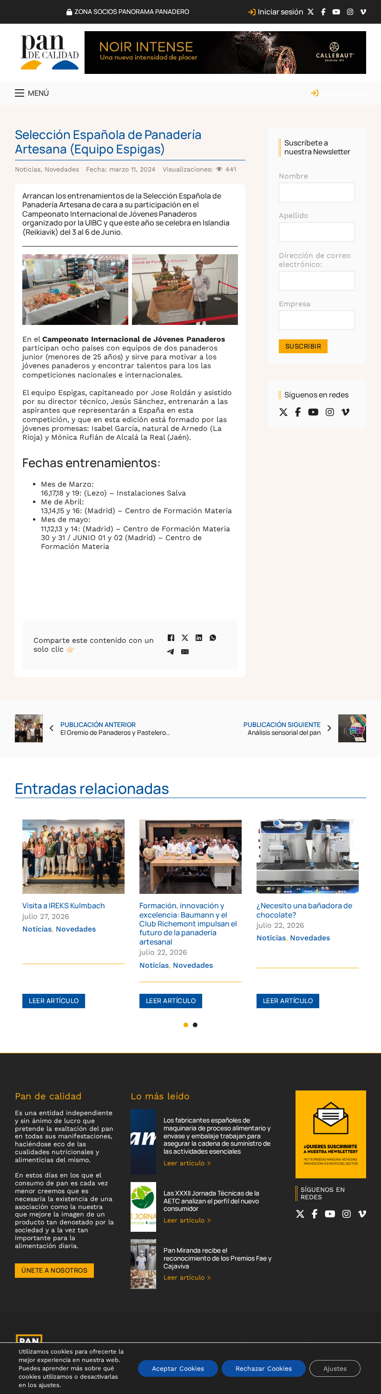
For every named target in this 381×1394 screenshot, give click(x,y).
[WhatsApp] (213, 638)
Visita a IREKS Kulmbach (63, 905)
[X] (185, 638)
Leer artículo (54, 1000)
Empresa (294, 303)
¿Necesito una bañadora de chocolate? (304, 909)
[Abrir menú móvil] (19, 93)
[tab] (186, 1025)
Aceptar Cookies (178, 1368)
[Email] (185, 652)
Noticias (27, 169)
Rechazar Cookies (264, 1368)
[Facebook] (171, 638)
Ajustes (335, 1368)
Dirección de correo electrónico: (315, 260)
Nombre (293, 176)
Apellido (294, 215)
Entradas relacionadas (92, 788)
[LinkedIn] (199, 638)
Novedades (62, 169)
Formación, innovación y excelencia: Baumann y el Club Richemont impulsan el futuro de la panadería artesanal (188, 923)
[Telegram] (171, 652)
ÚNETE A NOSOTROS (54, 1270)
